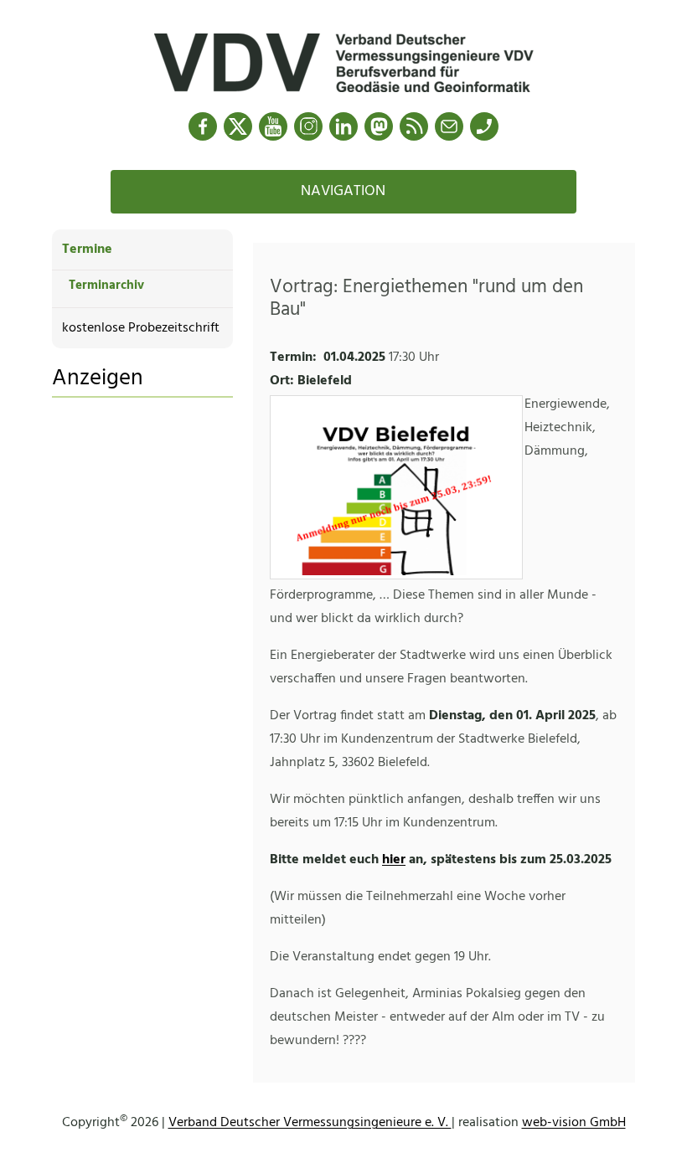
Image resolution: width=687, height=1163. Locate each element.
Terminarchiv (106, 285)
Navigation (343, 191)
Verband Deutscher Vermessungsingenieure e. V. (310, 1123)
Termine (87, 249)
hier (393, 860)
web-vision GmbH (574, 1123)
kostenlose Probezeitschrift (141, 328)
